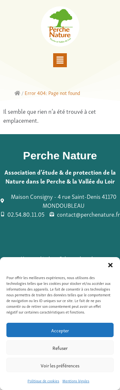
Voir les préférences (60, 365)
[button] (110, 265)
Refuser (60, 347)
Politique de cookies (43, 381)
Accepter (60, 330)
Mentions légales (75, 381)
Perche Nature (60, 155)
